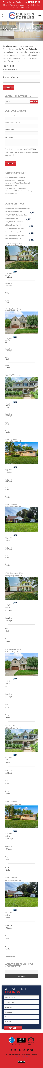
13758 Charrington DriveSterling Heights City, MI (14, 244)
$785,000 (8, 222)
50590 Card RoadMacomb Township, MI (13, 505)
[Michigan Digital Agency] (21, 1062)
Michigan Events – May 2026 (15, 180)
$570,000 (8, 215)
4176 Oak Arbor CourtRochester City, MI (13, 310)
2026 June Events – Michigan (15, 177)
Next (13, 956)
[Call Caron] (2, 15)
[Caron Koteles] (21, 15)
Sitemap (18, 1056)
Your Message (9, 137)
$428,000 (8, 228)
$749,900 (8, 235)
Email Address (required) (10, 77)
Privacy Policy (23, 152)
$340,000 (8, 208)
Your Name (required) (10, 69)
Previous (8, 956)
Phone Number (9, 129)
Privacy (25, 1056)
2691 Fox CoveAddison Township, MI (13, 375)
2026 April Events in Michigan (15, 188)
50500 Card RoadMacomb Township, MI (13, 440)
